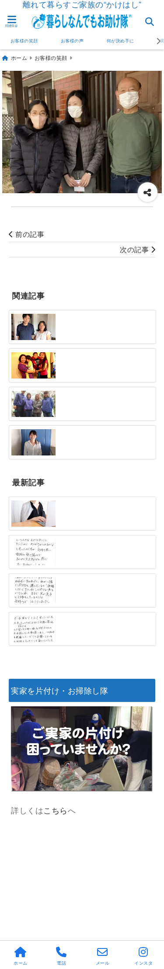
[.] (33, 552)
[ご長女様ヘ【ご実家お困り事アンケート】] (33, 513)
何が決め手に (120, 41)
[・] (33, 326)
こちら (55, 810)
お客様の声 (72, 41)
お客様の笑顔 (24, 41)
